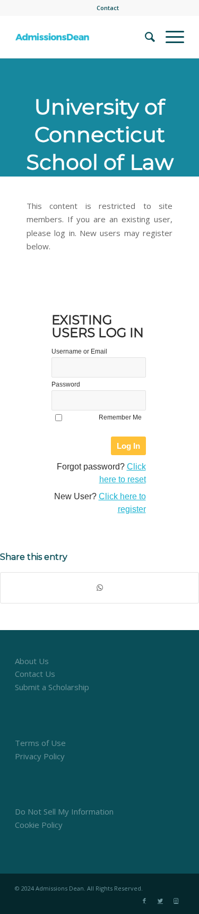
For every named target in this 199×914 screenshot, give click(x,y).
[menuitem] (107, 8)
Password (65, 384)
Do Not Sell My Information (64, 811)
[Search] (144, 36)
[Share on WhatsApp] (99, 588)
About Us (32, 661)
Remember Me (120, 417)
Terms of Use (40, 742)
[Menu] (169, 36)
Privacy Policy (40, 756)
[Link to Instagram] (176, 901)
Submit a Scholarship (52, 687)
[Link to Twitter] (160, 901)
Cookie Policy (39, 824)
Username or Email (79, 351)
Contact (108, 8)
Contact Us (35, 673)
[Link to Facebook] (144, 901)
